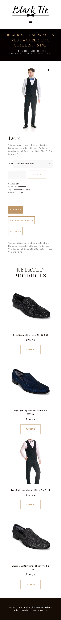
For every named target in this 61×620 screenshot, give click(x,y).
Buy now (37, 175)
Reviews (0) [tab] (15, 231)
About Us (31, 610)
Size (10, 163)
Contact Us (42, 610)
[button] (48, 70)
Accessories (37, 51)
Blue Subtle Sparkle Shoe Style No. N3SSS (30, 412)
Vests (27, 189)
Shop (25, 51)
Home (16, 51)
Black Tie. (21, 607)
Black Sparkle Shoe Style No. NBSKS (30, 335)
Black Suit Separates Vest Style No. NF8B (31, 490)
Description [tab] (15, 210)
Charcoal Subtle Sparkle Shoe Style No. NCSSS (30, 567)
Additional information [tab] (21, 220)
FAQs (23, 610)
